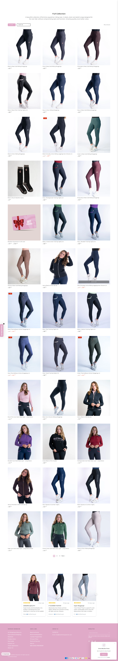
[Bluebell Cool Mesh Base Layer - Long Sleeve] (24, 442)
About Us (10, 647)
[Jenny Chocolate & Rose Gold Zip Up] (24, 485)
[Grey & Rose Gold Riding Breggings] (59, 47)
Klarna (32, 643)
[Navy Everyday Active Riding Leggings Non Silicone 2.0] (93, 266)
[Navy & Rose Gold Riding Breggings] (93, 91)
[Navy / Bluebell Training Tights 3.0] (93, 222)
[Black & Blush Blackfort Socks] (24, 179)
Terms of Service (35, 641)
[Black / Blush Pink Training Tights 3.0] (24, 91)
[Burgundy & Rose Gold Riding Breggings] (93, 179)
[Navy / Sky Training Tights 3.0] (59, 310)
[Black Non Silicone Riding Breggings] (59, 398)
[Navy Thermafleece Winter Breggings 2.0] (24, 354)
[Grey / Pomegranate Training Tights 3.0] (59, 179)
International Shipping (14, 634)
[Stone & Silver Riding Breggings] (93, 529)
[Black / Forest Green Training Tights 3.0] (59, 222)
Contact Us (11, 643)
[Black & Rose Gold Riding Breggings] (24, 47)
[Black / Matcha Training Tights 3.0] (93, 310)
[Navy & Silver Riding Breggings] (59, 91)
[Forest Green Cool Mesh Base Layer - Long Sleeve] (59, 529)
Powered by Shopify (12, 656)
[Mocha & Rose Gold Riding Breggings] (24, 266)
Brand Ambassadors (36, 634)
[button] (1, 330)
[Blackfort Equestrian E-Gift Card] (24, 222)
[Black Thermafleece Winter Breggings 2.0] (24, 310)
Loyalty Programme (36, 636)
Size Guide (11, 641)
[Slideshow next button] (96, 594)
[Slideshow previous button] (22, 594)
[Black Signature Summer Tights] (93, 485)
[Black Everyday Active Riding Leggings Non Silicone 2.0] (59, 135)
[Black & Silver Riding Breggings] (24, 135)
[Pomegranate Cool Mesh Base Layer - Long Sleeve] (93, 442)
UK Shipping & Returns (14, 632)
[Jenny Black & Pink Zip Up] (93, 398)
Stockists (10, 636)
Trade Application (13, 645)
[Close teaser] (4, 323)
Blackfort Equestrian (16, 654)
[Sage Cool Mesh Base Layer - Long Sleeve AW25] (24, 529)
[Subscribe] (109, 632)
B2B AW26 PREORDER (36, 645)
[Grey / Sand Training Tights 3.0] (59, 354)
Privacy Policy (34, 639)
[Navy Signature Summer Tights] (59, 485)
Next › (63, 556)
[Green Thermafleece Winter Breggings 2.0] (93, 354)
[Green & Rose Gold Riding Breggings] (93, 135)
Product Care (12, 639)
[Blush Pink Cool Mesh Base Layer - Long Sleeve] (24, 398)
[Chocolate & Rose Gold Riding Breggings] (93, 47)
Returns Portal (34, 632)
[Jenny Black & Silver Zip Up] (59, 266)
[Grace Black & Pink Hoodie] (59, 442)
